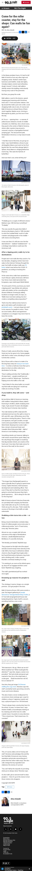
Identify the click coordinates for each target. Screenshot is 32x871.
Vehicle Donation (7, 842)
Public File (5, 852)
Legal (4, 851)
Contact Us (6, 848)
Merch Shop (6, 839)
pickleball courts (7, 307)
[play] (2, 869)
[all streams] (30, 869)
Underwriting (6, 844)
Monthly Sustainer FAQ (9, 840)
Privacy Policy (6, 849)
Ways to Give (6, 845)
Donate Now (6, 837)
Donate (26, 2)
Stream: (6, 8)
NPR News (9, 787)
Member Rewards (8, 841)
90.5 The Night (20, 8)
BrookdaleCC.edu (7, 853)
